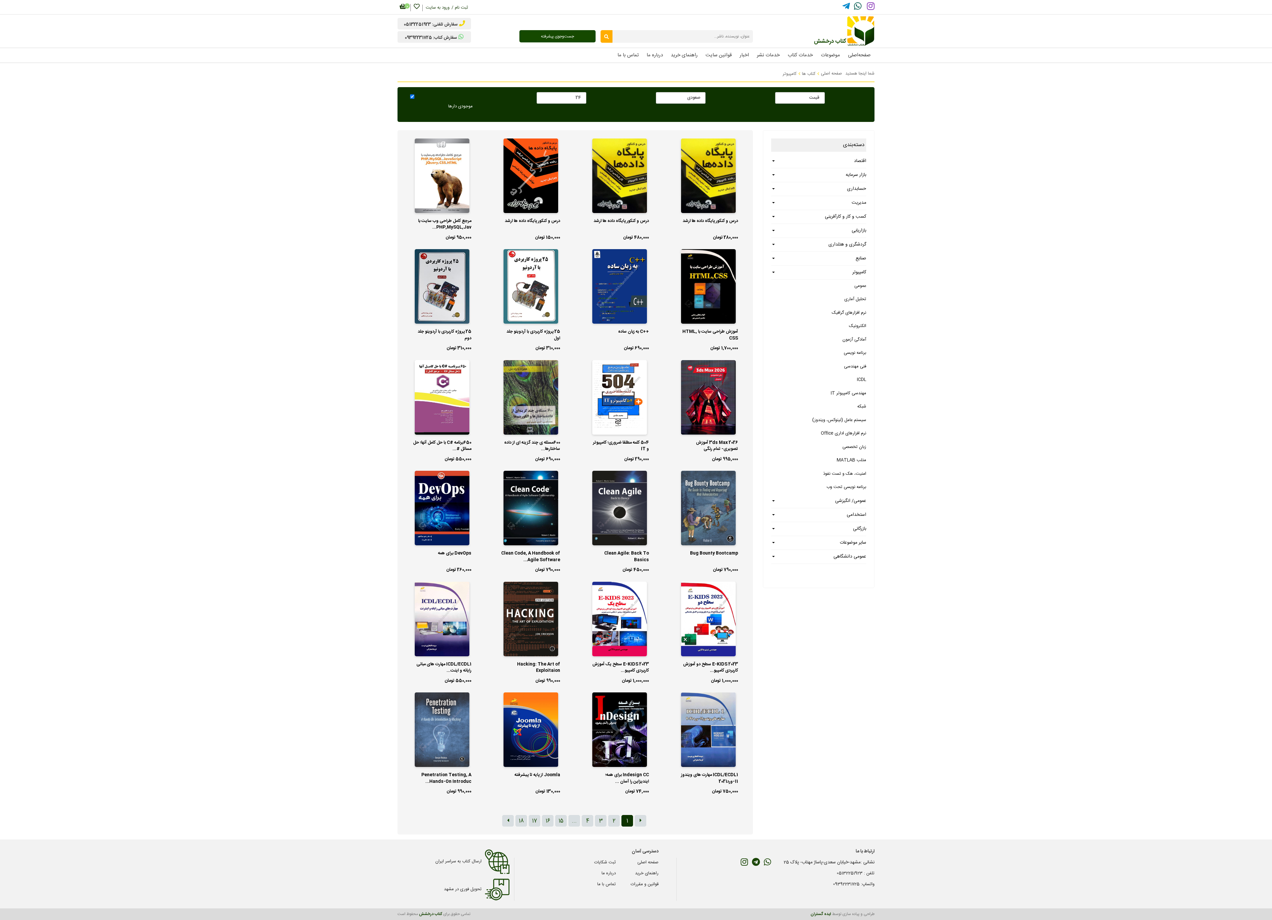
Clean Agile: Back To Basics (626, 557)
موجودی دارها (460, 106)
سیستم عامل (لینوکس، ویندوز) (839, 420)
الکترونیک (857, 326)
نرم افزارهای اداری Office (843, 433)
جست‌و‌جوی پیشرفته (557, 36)
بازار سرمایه (856, 175)
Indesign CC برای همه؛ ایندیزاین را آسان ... (627, 778)
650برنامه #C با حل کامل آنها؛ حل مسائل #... (442, 446)
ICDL (861, 379)
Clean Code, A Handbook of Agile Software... (530, 557)
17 (534, 821)
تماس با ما (606, 884)
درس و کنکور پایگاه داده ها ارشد (710, 221)
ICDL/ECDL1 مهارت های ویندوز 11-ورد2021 (709, 778)
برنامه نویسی (855, 352)
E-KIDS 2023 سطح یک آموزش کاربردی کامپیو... (620, 668)
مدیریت (859, 203)
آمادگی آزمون (854, 339)
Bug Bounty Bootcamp (714, 553)
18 (521, 821)
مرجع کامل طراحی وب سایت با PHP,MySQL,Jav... (444, 224)
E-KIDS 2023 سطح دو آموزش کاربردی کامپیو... (710, 668)
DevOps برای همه (454, 553)
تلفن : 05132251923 (855, 873)
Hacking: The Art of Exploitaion (538, 668)
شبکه (861, 406)
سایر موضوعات (853, 543)
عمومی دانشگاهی (849, 557)
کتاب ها (809, 74)
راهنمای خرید (647, 873)
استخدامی (856, 515)
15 (560, 821)
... (574, 821)
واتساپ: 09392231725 (853, 884)
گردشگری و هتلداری (847, 244)
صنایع (861, 258)
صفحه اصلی (831, 73)
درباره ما (609, 873)
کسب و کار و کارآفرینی (845, 217)
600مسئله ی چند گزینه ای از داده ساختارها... (532, 446)
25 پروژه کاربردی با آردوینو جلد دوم (444, 335)
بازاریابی (859, 231)
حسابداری (856, 189)
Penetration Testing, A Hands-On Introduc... (446, 778)
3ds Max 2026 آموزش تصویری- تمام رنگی (717, 446)
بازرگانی (859, 529)
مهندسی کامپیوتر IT (848, 393)
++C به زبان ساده (633, 332)
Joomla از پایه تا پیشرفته (537, 775)
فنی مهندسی (855, 366)
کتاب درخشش (430, 914)
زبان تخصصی (854, 447)
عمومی (860, 286)
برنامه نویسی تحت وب (846, 487)
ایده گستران (821, 914)
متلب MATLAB (851, 460)
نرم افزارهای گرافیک (849, 312)
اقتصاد (860, 161)
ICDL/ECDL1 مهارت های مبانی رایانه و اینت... (443, 668)
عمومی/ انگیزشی (850, 501)
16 (548, 821)
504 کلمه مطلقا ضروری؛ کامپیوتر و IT (621, 446)
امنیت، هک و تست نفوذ (844, 473)
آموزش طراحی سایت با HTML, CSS (710, 335)
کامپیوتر (790, 74)
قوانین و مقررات (645, 884)
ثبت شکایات (605, 862)
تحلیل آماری (855, 299)
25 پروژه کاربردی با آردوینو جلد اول (533, 335)
